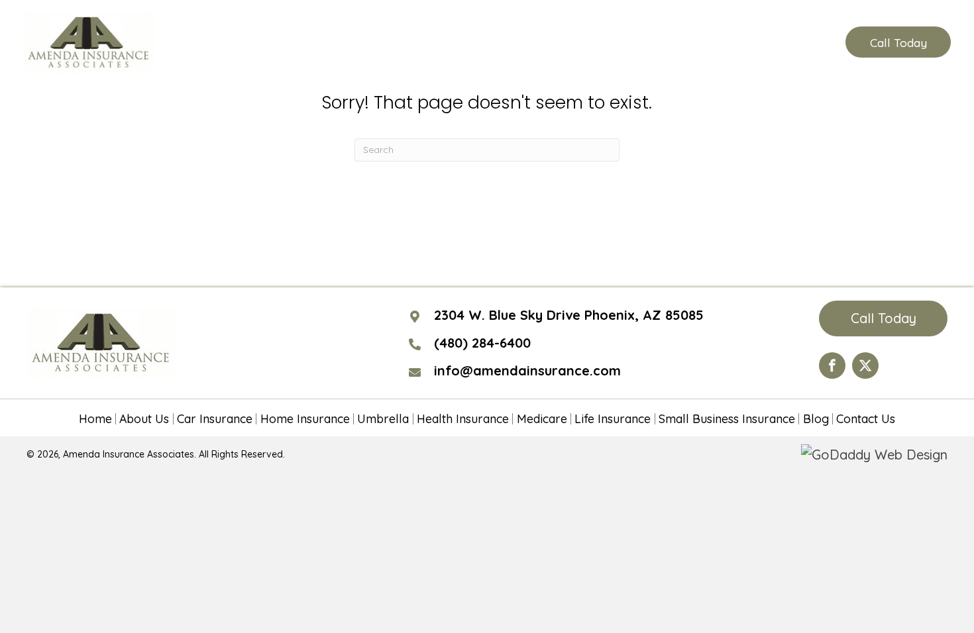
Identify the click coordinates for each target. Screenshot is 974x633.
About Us (144, 419)
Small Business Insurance (727, 419)
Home (95, 419)
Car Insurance (214, 419)
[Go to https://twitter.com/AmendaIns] (865, 365)
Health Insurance (463, 419)
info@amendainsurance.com (527, 370)
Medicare (542, 419)
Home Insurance (305, 419)
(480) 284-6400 (769, 42)
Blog (816, 419)
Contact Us (865, 419)
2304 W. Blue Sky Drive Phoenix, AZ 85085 (569, 315)
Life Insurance (612, 419)
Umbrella (383, 419)
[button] (897, 42)
